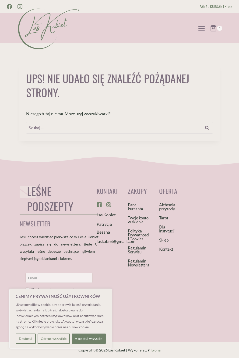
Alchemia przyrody (167, 206)
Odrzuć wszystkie (54, 339)
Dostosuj (25, 339)
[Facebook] (9, 6)
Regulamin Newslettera (138, 263)
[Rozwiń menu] (202, 28)
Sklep (164, 240)
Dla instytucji (167, 229)
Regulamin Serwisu (137, 249)
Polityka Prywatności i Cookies (138, 234)
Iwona (156, 350)
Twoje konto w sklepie (138, 219)
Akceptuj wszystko (88, 339)
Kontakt (166, 249)
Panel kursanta (135, 206)
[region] (60, 319)
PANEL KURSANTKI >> (216, 6)
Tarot (163, 217)
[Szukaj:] (119, 127)
